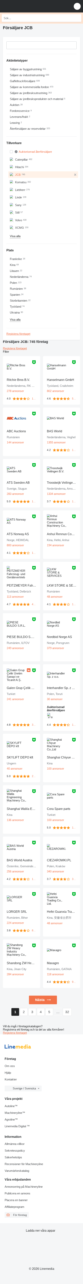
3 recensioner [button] (74, 879)
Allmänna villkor (15, 1143)
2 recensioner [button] (34, 776)
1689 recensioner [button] (34, 879)
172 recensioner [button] (34, 398)
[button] (77, 6)
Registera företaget (18, 333)
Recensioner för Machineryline (24, 1164)
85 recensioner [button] (34, 930)
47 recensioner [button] (34, 604)
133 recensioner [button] (74, 604)
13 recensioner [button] (34, 552)
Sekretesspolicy (15, 1150)
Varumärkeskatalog (17, 1170)
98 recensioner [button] (74, 981)
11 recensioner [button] (74, 827)
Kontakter (11, 1079)
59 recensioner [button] (74, 398)
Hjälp (8, 1072)
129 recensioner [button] (74, 724)
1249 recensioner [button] (74, 501)
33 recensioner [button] (34, 724)
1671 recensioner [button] (74, 450)
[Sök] (77, 18)
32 (67, 1012)
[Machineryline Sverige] (26, 6)
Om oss (10, 1066)
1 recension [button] (34, 501)
